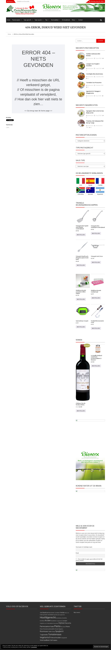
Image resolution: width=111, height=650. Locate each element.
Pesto (41, 629)
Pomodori (45, 629)
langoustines (59, 620)
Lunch (45, 623)
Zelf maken (53, 640)
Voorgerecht (64, 637)
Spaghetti (59, 631)
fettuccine (67, 612)
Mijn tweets (77, 612)
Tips (46, 20)
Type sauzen (38, 20)
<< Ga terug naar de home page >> (38, 111)
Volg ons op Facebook (17, 606)
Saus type (80, 160)
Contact (80, 20)
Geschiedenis (51, 614)
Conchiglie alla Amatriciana (94, 74)
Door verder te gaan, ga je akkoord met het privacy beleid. (89, 559)
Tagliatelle (44, 635)
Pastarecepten (16, 20)
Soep (53, 631)
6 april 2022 (98, 68)
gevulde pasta (57, 614)
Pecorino (63, 626)
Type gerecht (27, 20)
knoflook (42, 620)
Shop (73, 20)
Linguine (42, 623)
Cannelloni (57, 612)
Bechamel (51, 612)
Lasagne (64, 620)
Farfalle (62, 612)
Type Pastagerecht (84, 147)
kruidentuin (53, 620)
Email (77, 553)
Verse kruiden (56, 637)
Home (8, 20)
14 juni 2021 (98, 95)
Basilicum (46, 612)
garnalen (45, 614)
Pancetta (68, 623)
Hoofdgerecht (48, 617)
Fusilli (41, 614)
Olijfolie (61, 623)
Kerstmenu (59, 618)
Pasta (57, 626)
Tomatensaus (54, 634)
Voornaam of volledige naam (84, 547)
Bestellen (81, 234)
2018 (41, 612)
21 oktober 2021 (99, 76)
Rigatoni (61, 629)
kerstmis (64, 618)
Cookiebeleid (34, 647)
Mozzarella (55, 623)
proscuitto (52, 629)
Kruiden (48, 620)
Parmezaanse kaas (47, 626)
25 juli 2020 (98, 115)
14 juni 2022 (98, 58)
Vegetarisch (45, 637)
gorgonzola (62, 614)
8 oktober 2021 (99, 85)
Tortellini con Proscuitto (93, 82)
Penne (68, 626)
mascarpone (50, 623)
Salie (50, 631)
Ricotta (56, 629)
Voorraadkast (55, 20)
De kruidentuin (66, 20)
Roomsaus (44, 631)
